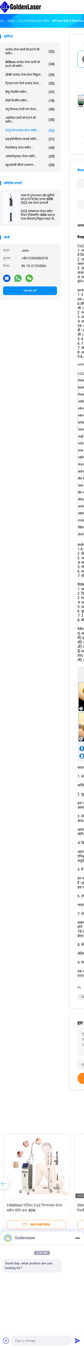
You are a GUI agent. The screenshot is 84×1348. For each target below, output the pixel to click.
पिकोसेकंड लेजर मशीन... (30, 148)
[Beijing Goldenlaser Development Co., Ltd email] (6, 278)
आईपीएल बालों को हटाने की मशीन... (30, 120)
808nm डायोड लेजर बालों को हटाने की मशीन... (30, 64)
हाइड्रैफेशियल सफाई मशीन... (30, 139)
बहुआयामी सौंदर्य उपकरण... (30, 165)
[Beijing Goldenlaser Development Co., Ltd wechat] (29, 278)
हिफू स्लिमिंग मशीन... (30, 92)
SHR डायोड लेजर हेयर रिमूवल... (30, 75)
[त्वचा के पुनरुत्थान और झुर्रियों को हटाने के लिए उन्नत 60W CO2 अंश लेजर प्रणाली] (11, 200)
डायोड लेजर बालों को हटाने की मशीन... (30, 51)
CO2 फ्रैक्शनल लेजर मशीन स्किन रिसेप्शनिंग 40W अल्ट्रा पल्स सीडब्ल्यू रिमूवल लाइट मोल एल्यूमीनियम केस (38, 214)
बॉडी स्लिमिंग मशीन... (30, 101)
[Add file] (6, 1340)
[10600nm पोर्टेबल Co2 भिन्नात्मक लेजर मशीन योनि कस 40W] (36, 1166)
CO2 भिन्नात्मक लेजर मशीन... (30, 130)
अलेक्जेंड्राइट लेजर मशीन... (30, 156)
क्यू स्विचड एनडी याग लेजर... (30, 109)
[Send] (77, 1340)
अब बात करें (30, 290)
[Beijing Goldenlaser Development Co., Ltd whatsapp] (18, 278)
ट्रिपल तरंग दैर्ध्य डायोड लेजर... (30, 83)
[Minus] (77, 1238)
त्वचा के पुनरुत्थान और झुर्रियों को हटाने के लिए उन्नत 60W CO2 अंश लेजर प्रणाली (37, 199)
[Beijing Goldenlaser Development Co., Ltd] (20, 7)
